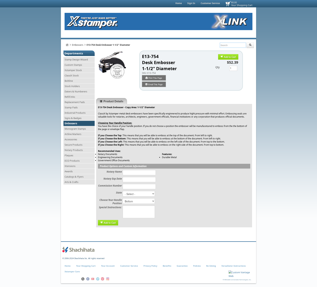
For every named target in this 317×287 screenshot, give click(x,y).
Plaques (69, 155)
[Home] (67, 44)
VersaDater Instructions (233, 265)
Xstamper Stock (73, 70)
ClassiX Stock (72, 75)
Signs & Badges (73, 118)
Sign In (191, 3)
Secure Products (73, 144)
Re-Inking (211, 265)
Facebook (87, 279)
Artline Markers (73, 134)
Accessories (71, 139)
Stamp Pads (71, 107)
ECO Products (72, 160)
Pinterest (102, 279)
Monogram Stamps (75, 128)
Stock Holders (72, 86)
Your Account (108, 265)
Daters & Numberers (76, 91)
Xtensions (70, 166)
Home (178, 3)
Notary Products (74, 150)
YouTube (92, 279)
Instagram (107, 279)
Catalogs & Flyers (74, 176)
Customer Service (210, 3)
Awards (69, 171)
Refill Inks (70, 96)
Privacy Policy (150, 265)
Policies (197, 265)
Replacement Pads (75, 102)
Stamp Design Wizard (76, 59)
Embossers (77, 44)
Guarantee (182, 265)
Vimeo (97, 279)
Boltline (69, 80)
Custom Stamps (73, 64)
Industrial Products (75, 112)
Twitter (82, 279)
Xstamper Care (72, 271)
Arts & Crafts (71, 182)
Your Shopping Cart (241, 5)
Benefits (167, 265)
